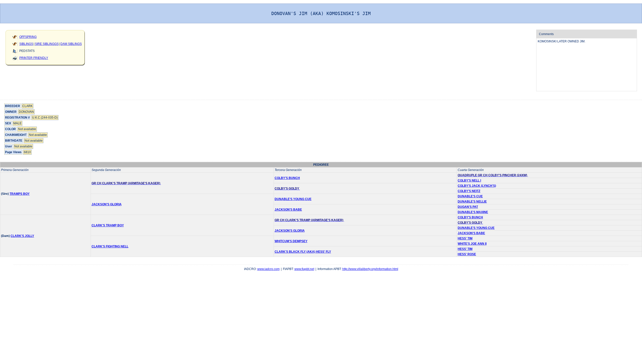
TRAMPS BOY (20, 194)
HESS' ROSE (467, 254)
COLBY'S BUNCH (287, 178)
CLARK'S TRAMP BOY (108, 225)
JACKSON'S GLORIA (107, 204)
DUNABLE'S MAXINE (473, 212)
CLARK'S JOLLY (22, 236)
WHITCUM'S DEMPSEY (291, 241)
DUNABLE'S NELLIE (472, 201)
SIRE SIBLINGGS (47, 44)
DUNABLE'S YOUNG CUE (293, 199)
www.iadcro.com (268, 269)
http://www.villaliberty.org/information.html (370, 269)
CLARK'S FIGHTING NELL (110, 246)
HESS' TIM (465, 238)
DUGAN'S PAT (468, 207)
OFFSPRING (28, 37)
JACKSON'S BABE (288, 209)
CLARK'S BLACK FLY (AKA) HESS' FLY (303, 251)
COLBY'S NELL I (469, 180)
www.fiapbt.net (304, 269)
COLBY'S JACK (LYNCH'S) (477, 186)
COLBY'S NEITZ (469, 191)
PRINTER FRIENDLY (33, 58)
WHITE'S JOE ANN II (472, 243)
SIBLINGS (26, 44)
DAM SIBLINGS (71, 44)
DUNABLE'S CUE (470, 196)
